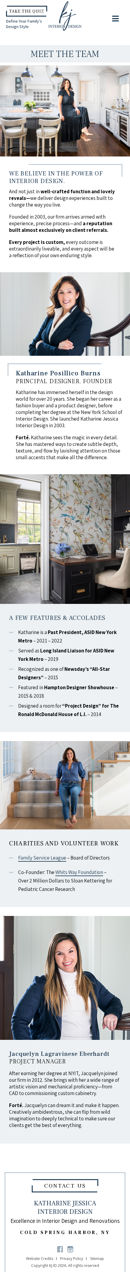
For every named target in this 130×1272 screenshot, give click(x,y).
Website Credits (39, 1258)
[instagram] (70, 1248)
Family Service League (42, 857)
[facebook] (60, 1248)
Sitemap (97, 1258)
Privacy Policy (71, 1258)
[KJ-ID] (65, 15)
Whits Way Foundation (79, 872)
